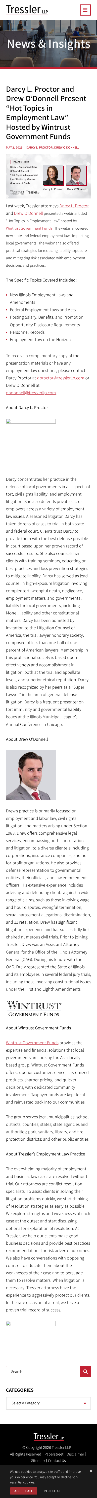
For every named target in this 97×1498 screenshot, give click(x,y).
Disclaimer (75, 1454)
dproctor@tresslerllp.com (60, 378)
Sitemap (38, 1460)
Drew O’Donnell (28, 213)
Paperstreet (54, 1454)
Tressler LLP (61, 1447)
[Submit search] (85, 1371)
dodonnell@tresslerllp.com (31, 392)
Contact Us (57, 1460)
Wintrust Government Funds (29, 228)
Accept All (23, 1491)
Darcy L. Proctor (74, 206)
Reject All (53, 1491)
